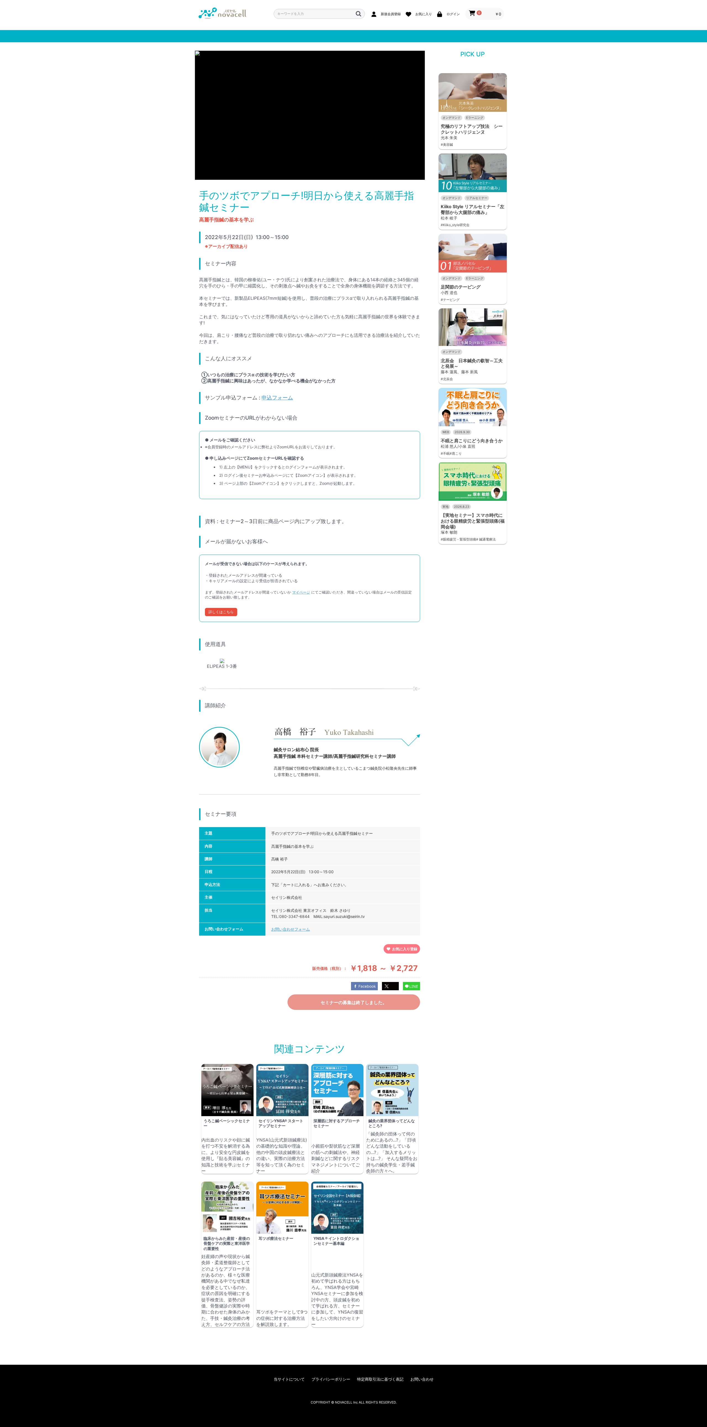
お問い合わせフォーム (290, 929)
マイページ (301, 592)
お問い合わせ (422, 1379)
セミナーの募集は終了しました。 (354, 1002)
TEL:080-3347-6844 (290, 916)
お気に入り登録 (404, 949)
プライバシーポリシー (331, 1379)
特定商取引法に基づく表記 (380, 1379)
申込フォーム (277, 398)
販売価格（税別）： (329, 968)
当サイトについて (289, 1379)
